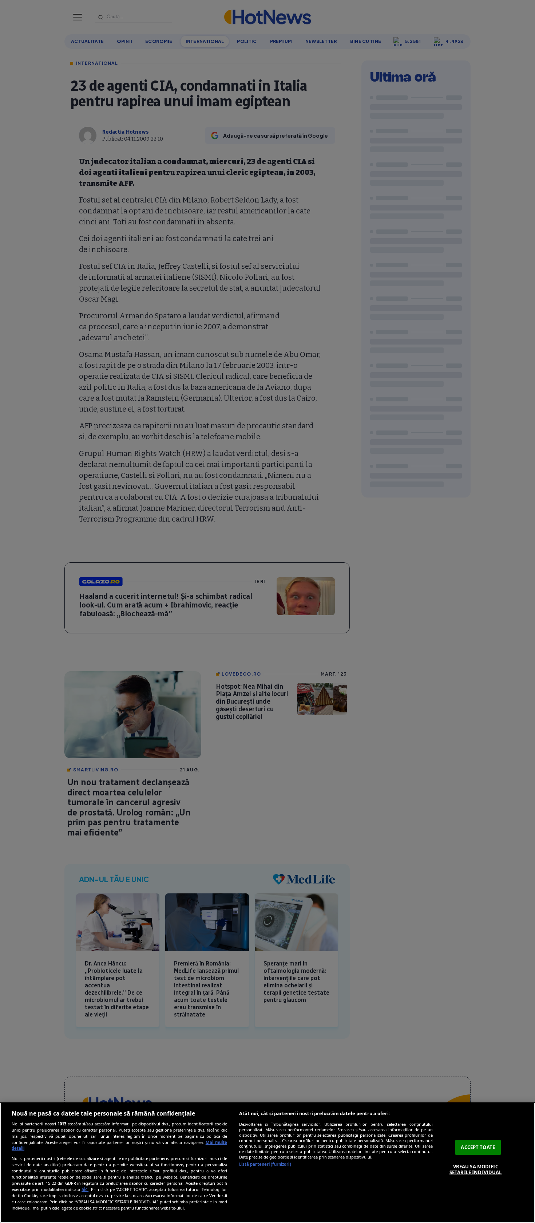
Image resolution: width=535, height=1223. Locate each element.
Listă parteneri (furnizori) (265, 1164)
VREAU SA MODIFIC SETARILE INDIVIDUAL (475, 1169)
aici (85, 1189)
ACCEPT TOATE (478, 1147)
